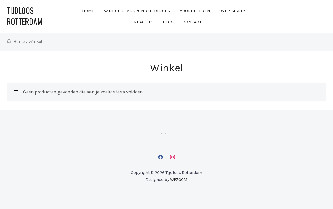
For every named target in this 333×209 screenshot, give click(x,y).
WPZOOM (178, 179)
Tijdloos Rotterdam (24, 15)
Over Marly (232, 10)
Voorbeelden (195, 10)
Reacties (144, 21)
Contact (192, 21)
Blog (168, 21)
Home (88, 10)
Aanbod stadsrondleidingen (137, 10)
